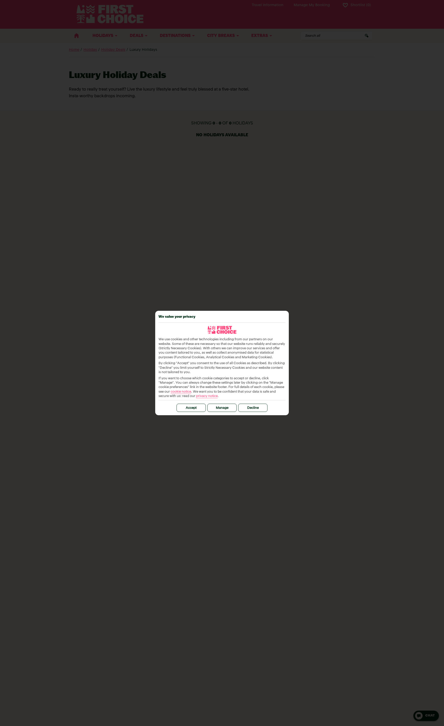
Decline (253, 408)
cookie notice (181, 391)
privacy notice (207, 396)
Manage (222, 408)
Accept (191, 408)
